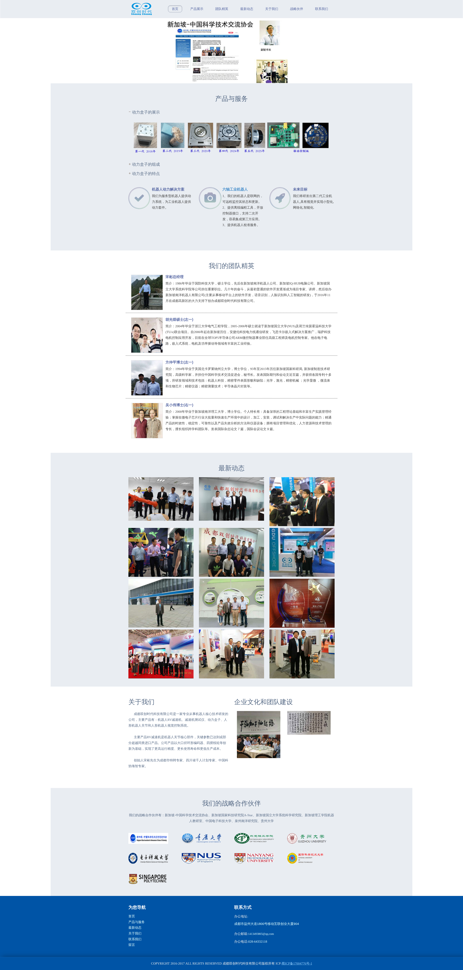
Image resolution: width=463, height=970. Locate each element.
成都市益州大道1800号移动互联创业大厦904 (266, 924)
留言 (131, 945)
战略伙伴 (296, 9)
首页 (175, 9)
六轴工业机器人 (235, 189)
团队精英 (221, 9)
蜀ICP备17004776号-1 (297, 963)
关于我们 (271, 9)
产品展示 (196, 9)
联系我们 (321, 9)
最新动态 (246, 9)
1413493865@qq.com (261, 933)
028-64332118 (257, 941)
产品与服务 (136, 922)
